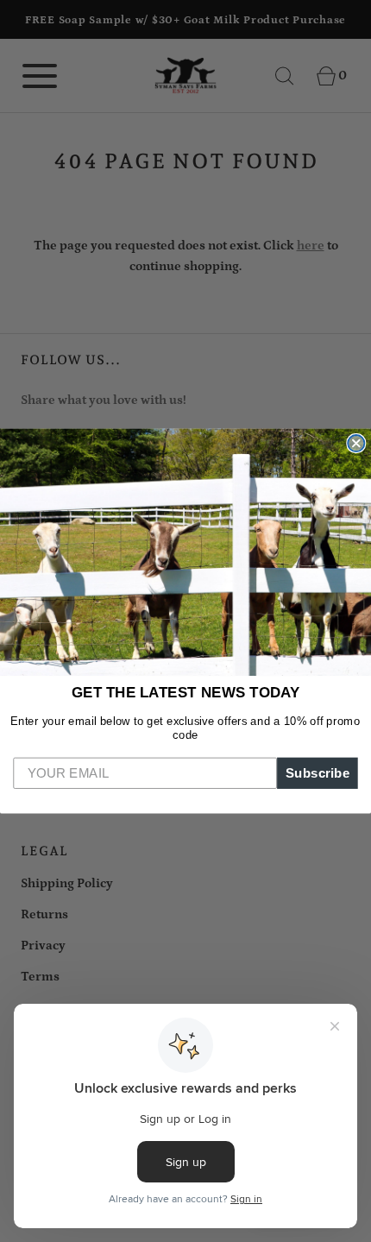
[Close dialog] (356, 443)
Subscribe (318, 772)
